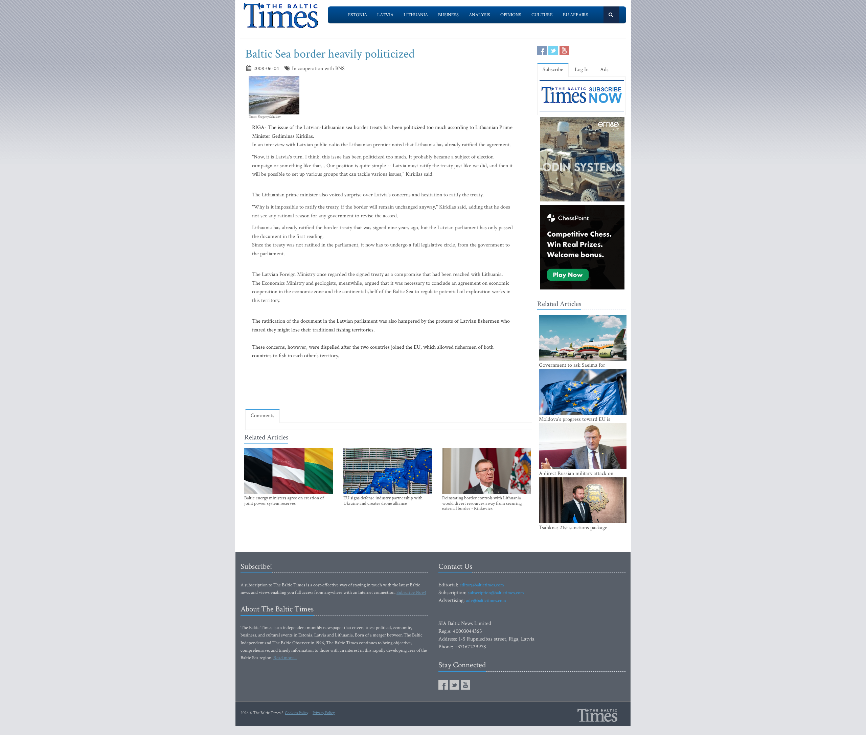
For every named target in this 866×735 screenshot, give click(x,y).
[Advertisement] (389, 384)
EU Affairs (575, 15)
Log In (582, 69)
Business (448, 15)
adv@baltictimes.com (486, 601)
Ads (604, 69)
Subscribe (553, 69)
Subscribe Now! (411, 592)
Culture (542, 15)
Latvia (385, 15)
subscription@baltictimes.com (496, 593)
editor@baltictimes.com (482, 585)
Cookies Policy (296, 712)
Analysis (479, 15)
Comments (262, 415)
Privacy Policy (324, 712)
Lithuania (416, 15)
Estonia (357, 15)
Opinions (510, 15)
